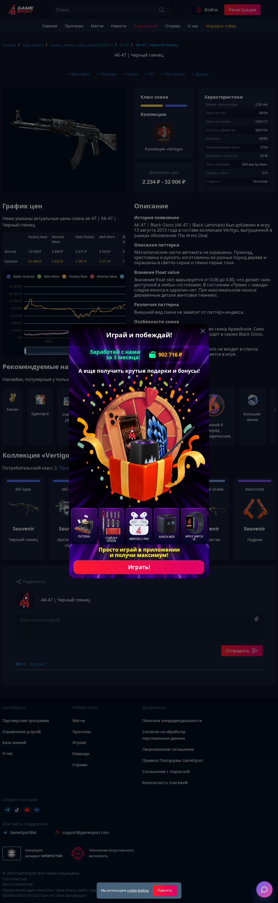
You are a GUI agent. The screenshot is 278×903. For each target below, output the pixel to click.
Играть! (139, 567)
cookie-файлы (138, 890)
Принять (165, 890)
